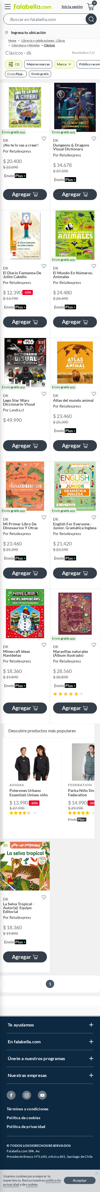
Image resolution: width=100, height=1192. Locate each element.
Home (12, 40)
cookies (32, 1184)
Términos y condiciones (27, 1108)
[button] (50, 20)
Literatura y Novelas (26, 45)
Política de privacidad (26, 1126)
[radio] (55, 694)
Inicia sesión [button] (72, 6)
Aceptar (80, 1180)
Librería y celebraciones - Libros (43, 40)
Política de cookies (23, 1117)
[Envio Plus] (16, 74)
